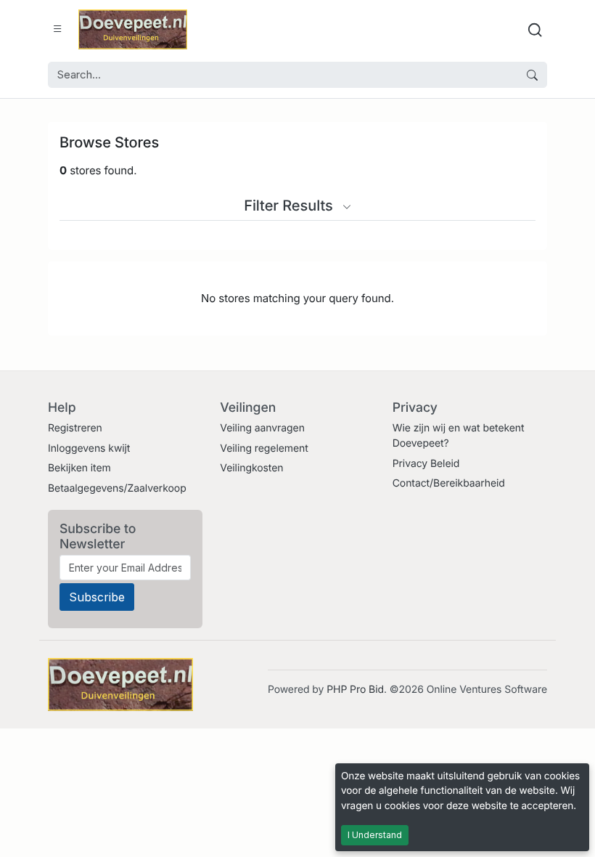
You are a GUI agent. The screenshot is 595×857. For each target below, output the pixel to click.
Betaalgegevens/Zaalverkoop (117, 488)
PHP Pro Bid (355, 689)
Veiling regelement (264, 448)
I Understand (375, 834)
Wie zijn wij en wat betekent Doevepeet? (459, 436)
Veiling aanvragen (262, 428)
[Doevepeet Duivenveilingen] (132, 29)
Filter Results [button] (290, 205)
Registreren (75, 428)
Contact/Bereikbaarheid (449, 483)
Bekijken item (79, 468)
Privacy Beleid (426, 464)
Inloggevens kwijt (89, 448)
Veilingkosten (251, 468)
